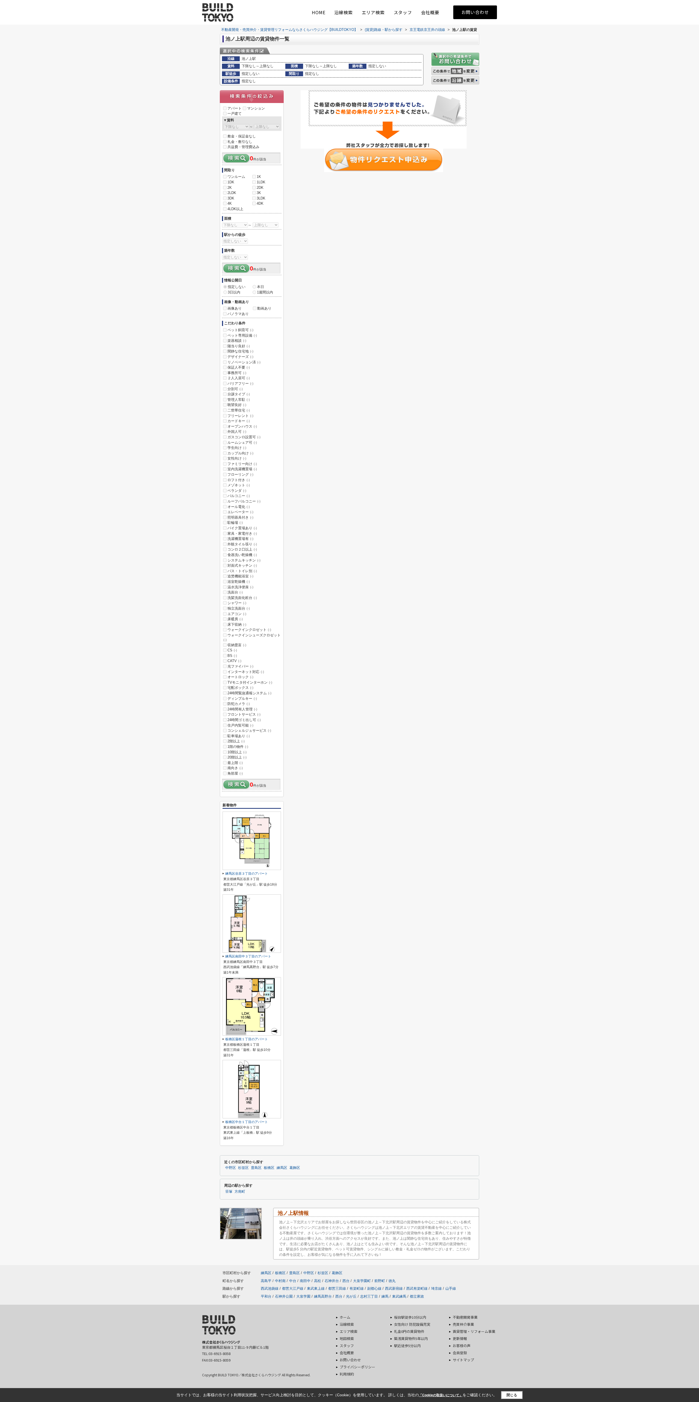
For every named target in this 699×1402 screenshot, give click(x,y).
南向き (235, 768)
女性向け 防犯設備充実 (412, 1324)
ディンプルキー (242, 698)
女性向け (236, 458)
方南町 (240, 1192)
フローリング (240, 474)
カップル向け (240, 453)
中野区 (230, 1168)
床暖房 (235, 619)
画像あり (234, 308)
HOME (318, 12)
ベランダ (236, 491)
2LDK (231, 193)
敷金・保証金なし (241, 136)
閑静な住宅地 (240, 351)
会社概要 (430, 12)
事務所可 (236, 373)
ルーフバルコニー (243, 501)
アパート (234, 108)
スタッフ (403, 12)
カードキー (238, 421)
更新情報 (460, 1338)
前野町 (379, 1281)
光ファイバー (240, 666)
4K (229, 203)
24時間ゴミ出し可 (244, 720)
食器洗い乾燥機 (242, 555)
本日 (260, 287)
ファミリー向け (242, 464)
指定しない (236, 287)
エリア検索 (373, 12)
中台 (292, 1281)
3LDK (261, 198)
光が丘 (351, 1296)
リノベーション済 (243, 362)
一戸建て (234, 113)
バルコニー (238, 496)
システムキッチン (243, 560)
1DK (230, 182)
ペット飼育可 (240, 330)
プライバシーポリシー (357, 1366)
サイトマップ (463, 1359)
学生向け (236, 448)
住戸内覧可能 (240, 725)
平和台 (266, 1296)
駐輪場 (235, 523)
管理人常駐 (238, 400)
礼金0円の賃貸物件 (409, 1331)
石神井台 (332, 1281)
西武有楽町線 (417, 1288)
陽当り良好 (238, 346)
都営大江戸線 (292, 1288)
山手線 (450, 1288)
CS (232, 650)
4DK (260, 203)
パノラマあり (238, 314)
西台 (346, 1281)
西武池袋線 (270, 1288)
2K (229, 188)
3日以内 (234, 292)
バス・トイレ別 (242, 571)
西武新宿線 (394, 1288)
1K (259, 177)
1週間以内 (265, 292)
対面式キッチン (242, 565)
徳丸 (392, 1281)
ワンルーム (236, 177)
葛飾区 (294, 1168)
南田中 (305, 1281)
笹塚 (228, 1192)
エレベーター (240, 512)
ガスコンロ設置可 (243, 437)
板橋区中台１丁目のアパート (246, 1122)
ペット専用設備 (242, 335)
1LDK (261, 182)
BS (232, 656)
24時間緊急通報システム (249, 693)
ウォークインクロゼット (249, 630)
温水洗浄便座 (240, 587)
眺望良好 (236, 405)
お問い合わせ (475, 12)
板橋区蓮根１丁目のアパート (246, 1039)
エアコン (236, 614)
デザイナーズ (240, 357)
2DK (260, 188)
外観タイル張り (242, 544)
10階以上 (237, 752)
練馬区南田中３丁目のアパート (248, 956)
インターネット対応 (245, 672)
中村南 (280, 1281)
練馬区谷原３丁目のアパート (246, 873)
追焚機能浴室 (240, 576)
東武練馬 (399, 1296)
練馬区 (282, 1168)
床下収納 (236, 624)
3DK (230, 198)
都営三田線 (337, 1288)
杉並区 (243, 1168)
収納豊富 (236, 645)
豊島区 (256, 1168)
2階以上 (236, 741)
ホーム (345, 1317)
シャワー (236, 603)
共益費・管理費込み (243, 147)
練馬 (385, 1296)
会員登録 (460, 1352)
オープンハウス (242, 426)
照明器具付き (240, 517)
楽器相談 (236, 341)
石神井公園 (284, 1296)
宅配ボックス (240, 688)
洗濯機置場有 (240, 539)
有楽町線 (357, 1288)
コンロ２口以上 (242, 549)
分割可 (235, 389)
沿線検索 (343, 12)
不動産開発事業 (465, 1317)
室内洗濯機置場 (242, 469)
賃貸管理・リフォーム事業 (474, 1331)
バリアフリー (240, 383)
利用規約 (347, 1374)
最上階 (235, 763)
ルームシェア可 (242, 442)
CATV (234, 661)
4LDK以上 (235, 209)
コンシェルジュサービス (249, 730)
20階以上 (237, 757)
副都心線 (374, 1288)
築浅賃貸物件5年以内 (411, 1338)
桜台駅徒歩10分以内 (410, 1317)
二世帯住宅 (238, 410)
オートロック (240, 677)
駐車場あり (238, 736)
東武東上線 (316, 1288)
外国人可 (236, 432)
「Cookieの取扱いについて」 (441, 1395)
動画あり (264, 308)
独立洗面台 (238, 608)
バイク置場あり (242, 528)
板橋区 (269, 1168)
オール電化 (238, 507)
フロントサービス (243, 714)
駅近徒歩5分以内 (407, 1345)
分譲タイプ (238, 394)
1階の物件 (237, 747)
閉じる (512, 1395)
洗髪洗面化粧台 (242, 598)
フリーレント (240, 416)
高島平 (266, 1281)
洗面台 (235, 592)
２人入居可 (238, 378)
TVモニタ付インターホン (249, 682)
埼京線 (436, 1288)
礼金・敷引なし (239, 142)
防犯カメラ (238, 704)
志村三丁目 (369, 1296)
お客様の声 (461, 1345)
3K (259, 193)
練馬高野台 (323, 1296)
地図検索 (347, 1338)
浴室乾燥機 (238, 582)
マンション (256, 108)
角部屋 (235, 773)
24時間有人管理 (242, 709)
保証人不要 (238, 367)
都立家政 (417, 1296)
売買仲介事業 (463, 1324)
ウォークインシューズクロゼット (252, 637)
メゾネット (238, 485)
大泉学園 (303, 1296)
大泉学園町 (362, 1281)
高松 (317, 1281)
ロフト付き (238, 480)
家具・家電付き (242, 533)
